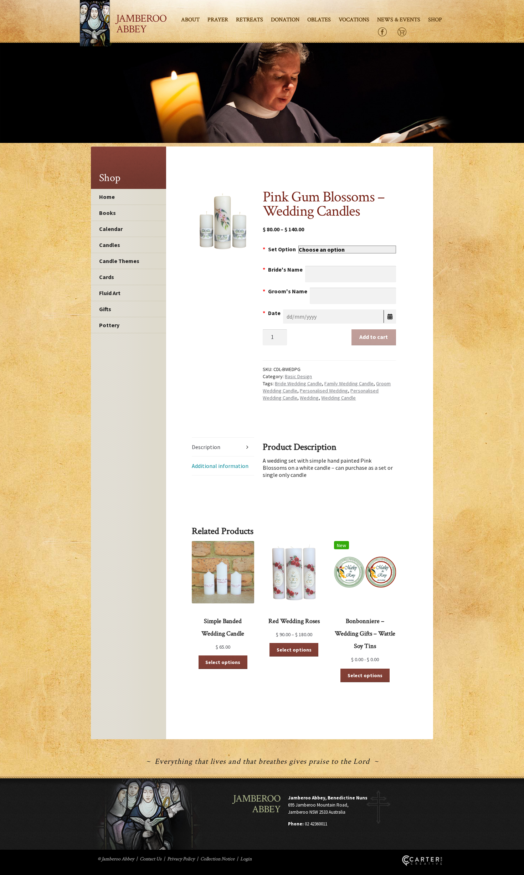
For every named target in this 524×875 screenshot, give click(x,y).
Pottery (109, 325)
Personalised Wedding (324, 390)
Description (206, 447)
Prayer (217, 20)
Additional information (220, 465)
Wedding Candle (338, 398)
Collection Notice (217, 859)
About (190, 20)
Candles (109, 244)
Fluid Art (109, 293)
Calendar (111, 228)
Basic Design (298, 376)
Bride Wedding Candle (298, 383)
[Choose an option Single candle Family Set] (347, 249)
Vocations (354, 20)
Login (246, 859)
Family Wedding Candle (349, 383)
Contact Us (150, 859)
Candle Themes (119, 260)
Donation (285, 20)
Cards (106, 276)
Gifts (105, 309)
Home (107, 196)
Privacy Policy (181, 859)
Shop (435, 20)
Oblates (319, 20)
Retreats (249, 20)
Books (107, 212)
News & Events (398, 20)
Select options (222, 662)
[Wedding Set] (223, 221)
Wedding (309, 398)
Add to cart (373, 336)
